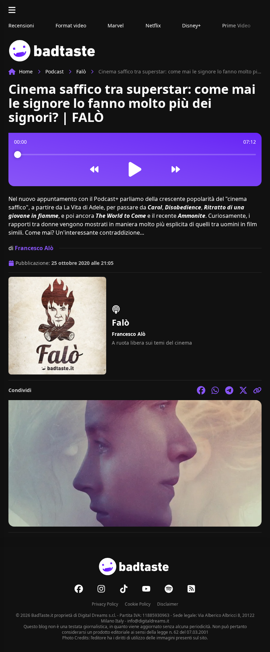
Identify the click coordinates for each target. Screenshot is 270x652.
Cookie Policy (137, 604)
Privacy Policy (105, 604)
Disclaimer (167, 604)
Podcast (54, 71)
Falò (81, 71)
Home (26, 71)
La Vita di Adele (84, 207)
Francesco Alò (34, 248)
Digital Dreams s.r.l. (97, 615)
